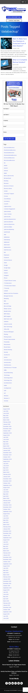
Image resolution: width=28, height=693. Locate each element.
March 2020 (6, 574)
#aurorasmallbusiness (9, 147)
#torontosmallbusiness (9, 160)
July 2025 (5, 437)
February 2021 (6, 553)
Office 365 (6, 329)
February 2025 (7, 448)
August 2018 (6, 614)
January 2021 (6, 555)
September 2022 (7, 511)
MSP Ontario (7, 313)
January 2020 (6, 579)
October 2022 (6, 509)
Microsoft (6, 303)
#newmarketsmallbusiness (10, 155)
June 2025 (6, 439)
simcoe (5, 357)
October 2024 (6, 457)
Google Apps (7, 267)
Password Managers (9, 331)
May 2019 (5, 596)
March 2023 (6, 498)
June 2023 (6, 491)
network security (8, 324)
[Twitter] (9, 683)
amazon (6, 168)
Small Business (7, 365)
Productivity (6, 342)
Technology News (8, 377)
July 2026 (5, 411)
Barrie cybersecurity (9, 175)
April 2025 (5, 444)
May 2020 (5, 570)
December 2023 (7, 478)
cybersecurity (7, 216)
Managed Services (8, 296)
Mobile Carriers (7, 308)
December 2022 (7, 505)
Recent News (7, 347)
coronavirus (7, 201)
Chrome (6, 196)
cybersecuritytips (8, 227)
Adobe (5, 165)
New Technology (8, 326)
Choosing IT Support (9, 193)
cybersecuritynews (8, 221)
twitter (5, 385)
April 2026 (6, 417)
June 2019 (5, 594)
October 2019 (6, 585)
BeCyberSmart (7, 178)
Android (6, 170)
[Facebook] (6, 683)
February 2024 (7, 474)
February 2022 (7, 526)
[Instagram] (15, 683)
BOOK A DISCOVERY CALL (14, 17)
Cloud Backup (7, 198)
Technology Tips (8, 380)
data (5, 234)
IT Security (6, 288)
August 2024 (6, 461)
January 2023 (6, 502)
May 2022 (5, 520)
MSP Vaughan (7, 316)
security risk (7, 354)
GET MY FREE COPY (9, 138)
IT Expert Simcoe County (10, 280)
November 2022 (7, 507)
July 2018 (5, 616)
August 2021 (6, 540)
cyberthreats (7, 232)
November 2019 (7, 583)
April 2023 (5, 496)
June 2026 (6, 413)
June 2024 (6, 465)
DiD (5, 252)
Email (4, 126)
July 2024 (5, 463)
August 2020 (6, 566)
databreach (6, 242)
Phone (4, 132)
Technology (7, 375)
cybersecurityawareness (10, 219)
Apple (5, 173)
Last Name (6, 114)
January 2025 (6, 450)
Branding (6, 180)
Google (6, 265)
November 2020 (7, 559)
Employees (6, 255)
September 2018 (7, 611)
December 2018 (7, 607)
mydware (6, 321)
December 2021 (7, 531)
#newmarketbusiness (9, 152)
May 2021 (5, 546)
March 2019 (6, 601)
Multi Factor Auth (8, 319)
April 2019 (5, 598)
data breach (7, 244)
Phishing (6, 334)
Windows (6, 395)
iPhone (5, 278)
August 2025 (6, 435)
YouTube (6, 400)
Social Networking (8, 372)
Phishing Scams (7, 337)
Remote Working (8, 349)
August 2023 (6, 487)
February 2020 (7, 577)
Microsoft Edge (7, 306)
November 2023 (7, 481)
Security (6, 352)
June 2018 (5, 618)
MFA (5, 301)
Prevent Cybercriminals (9, 339)
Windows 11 (6, 398)
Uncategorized (7, 388)
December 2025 (7, 426)
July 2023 (5, 489)
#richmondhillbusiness (9, 157)
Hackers (6, 273)
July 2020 (5, 568)
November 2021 (7, 533)
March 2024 (6, 472)
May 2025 (5, 441)
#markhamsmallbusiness (10, 150)
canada (5, 191)
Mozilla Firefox (7, 311)
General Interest (8, 260)
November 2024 (7, 454)
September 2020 (7, 564)
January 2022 (6, 529)
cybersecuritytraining (9, 229)
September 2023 (7, 485)
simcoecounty (7, 362)
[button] (24, 2)
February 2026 (7, 422)
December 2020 (7, 557)
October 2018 (6, 609)
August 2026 (6, 409)
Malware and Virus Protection (11, 293)
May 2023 (5, 494)
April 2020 (6, 572)
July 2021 (5, 542)
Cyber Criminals (7, 214)
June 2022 (6, 518)
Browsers (6, 183)
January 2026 (6, 424)
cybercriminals (7, 211)
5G (4, 163)
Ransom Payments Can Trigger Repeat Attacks (14, 664)
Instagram (6, 275)
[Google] (18, 683)
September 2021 (7, 537)
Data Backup (7, 239)
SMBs (5, 370)
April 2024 (6, 470)
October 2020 (6, 561)
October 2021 (6, 535)
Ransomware (7, 344)
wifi (5, 393)
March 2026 (6, 420)
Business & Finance (8, 186)
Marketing (6, 298)
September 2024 (7, 459)
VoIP (5, 390)
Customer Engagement (9, 209)
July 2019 (5, 592)
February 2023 (7, 500)
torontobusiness (8, 383)
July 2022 (5, 516)
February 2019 (6, 603)
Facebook (6, 257)
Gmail (5, 262)
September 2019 (7, 587)
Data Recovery (7, 250)
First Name (6, 108)
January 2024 (6, 476)
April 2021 (5, 548)
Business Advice (8, 188)
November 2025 (7, 428)
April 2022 (6, 522)
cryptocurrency (7, 206)
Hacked (6, 270)
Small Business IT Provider (10, 367)
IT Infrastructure (8, 283)
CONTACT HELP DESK (14, 20)
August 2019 (6, 590)
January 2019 (6, 605)
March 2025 (6, 446)
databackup (6, 237)
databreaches (7, 247)
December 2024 (7, 452)
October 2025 (6, 430)
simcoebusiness (8, 360)
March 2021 (6, 550)
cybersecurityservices (9, 224)
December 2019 (7, 581)
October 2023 (6, 483)
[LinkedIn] (12, 683)
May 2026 (5, 415)
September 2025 (7, 433)
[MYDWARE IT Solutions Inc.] (14, 9)
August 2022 (6, 513)
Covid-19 (6, 204)
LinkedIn (6, 290)
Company (5, 120)
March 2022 (6, 524)
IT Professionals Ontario (10, 285)
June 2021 (5, 544)
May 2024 (5, 468)
